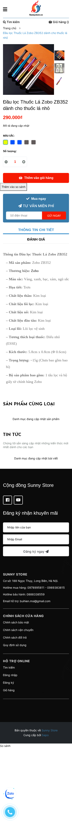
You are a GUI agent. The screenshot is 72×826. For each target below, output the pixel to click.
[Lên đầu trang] (65, 807)
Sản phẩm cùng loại (29, 404)
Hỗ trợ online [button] (16, 661)
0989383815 (56, 587)
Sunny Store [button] (15, 574)
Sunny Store (50, 730)
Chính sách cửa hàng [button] (23, 616)
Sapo (45, 735)
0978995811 (35, 587)
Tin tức (12, 435)
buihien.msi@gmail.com (35, 601)
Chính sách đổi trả (15, 637)
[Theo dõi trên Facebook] (7, 500)
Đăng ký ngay (34, 551)
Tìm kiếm (9, 667)
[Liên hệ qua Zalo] (10, 794)
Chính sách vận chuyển (18, 630)
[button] (36, 704)
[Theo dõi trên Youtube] (18, 500)
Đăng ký (8, 682)
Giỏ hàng (9, 690)
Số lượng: (10, 151)
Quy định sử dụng (14, 645)
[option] (59, 56)
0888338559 (36, 594)
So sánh (5, 745)
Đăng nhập (10, 675)
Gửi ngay (54, 215)
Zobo (35, 271)
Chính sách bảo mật (16, 622)
